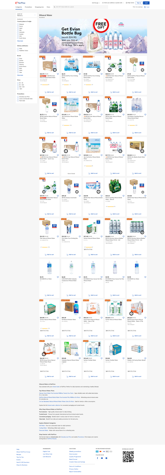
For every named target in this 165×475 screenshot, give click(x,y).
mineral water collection (54, 405)
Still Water (42, 425)
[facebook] (97, 459)
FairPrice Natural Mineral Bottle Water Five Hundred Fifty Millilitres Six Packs (59, 397)
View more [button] (20, 41)
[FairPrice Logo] (20, 3)
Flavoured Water (43, 430)
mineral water (56, 386)
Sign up (139, 3)
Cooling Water (43, 428)
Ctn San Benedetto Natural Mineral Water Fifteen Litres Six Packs (56, 401)
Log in (146, 3)
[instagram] (106, 459)
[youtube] (102, 459)
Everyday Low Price (66, 437)
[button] (141, 7)
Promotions (81, 437)
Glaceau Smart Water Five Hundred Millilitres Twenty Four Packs (56, 393)
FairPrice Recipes (52, 438)
